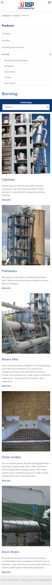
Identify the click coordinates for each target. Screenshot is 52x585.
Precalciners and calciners (16, 61)
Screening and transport (13, 47)
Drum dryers (9, 83)
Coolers (7, 78)
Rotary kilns (9, 72)
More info (6, 200)
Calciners (8, 179)
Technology (26, 102)
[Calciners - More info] (26, 144)
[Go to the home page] (26, 5)
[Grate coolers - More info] (26, 421)
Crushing (6, 34)
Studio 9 (48, 580)
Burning (5, 54)
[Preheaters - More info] (26, 235)
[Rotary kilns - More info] (26, 323)
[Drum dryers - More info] (26, 516)
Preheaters (9, 66)
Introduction (6, 15)
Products (16, 15)
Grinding (6, 41)
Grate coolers (11, 457)
